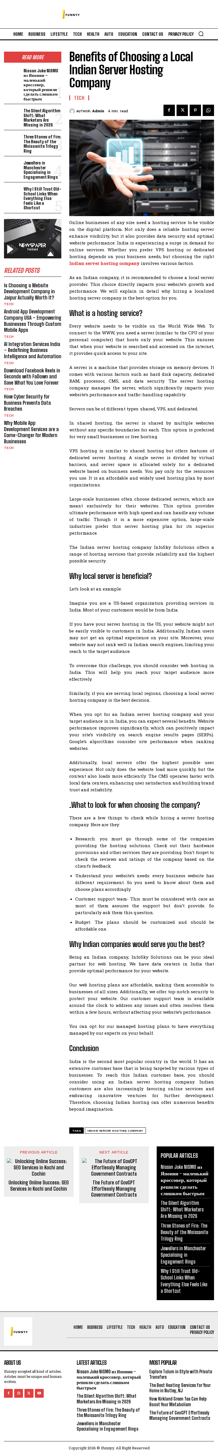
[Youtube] (39, 1393)
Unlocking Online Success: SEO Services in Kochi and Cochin (39, 1186)
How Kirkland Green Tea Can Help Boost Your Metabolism (178, 1401)
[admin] (72, 111)
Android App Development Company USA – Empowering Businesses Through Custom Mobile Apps (32, 320)
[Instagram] (18, 1393)
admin (98, 111)
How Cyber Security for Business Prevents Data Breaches (27, 402)
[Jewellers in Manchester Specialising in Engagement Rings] (12, 167)
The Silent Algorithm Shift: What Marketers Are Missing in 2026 (42, 117)
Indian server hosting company (115, 1130)
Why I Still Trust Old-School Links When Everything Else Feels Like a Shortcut (42, 198)
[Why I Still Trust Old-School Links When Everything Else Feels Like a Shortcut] (12, 193)
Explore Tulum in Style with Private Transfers (180, 1374)
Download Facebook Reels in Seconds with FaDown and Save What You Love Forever (32, 376)
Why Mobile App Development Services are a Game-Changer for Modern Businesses (31, 432)
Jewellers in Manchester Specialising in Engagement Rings (41, 170)
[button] (201, 33)
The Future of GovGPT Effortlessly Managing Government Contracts (114, 1189)
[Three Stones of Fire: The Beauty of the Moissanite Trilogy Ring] (12, 141)
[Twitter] (182, 110)
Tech (9, 304)
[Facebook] (169, 110)
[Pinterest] (195, 110)
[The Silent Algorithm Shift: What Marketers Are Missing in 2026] (12, 115)
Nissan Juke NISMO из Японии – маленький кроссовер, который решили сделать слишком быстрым (41, 84)
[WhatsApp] (208, 110)
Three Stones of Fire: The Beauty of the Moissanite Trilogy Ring (42, 143)
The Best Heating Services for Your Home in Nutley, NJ (180, 1387)
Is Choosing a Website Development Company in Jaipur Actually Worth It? (29, 291)
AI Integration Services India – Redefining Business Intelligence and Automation (32, 350)
